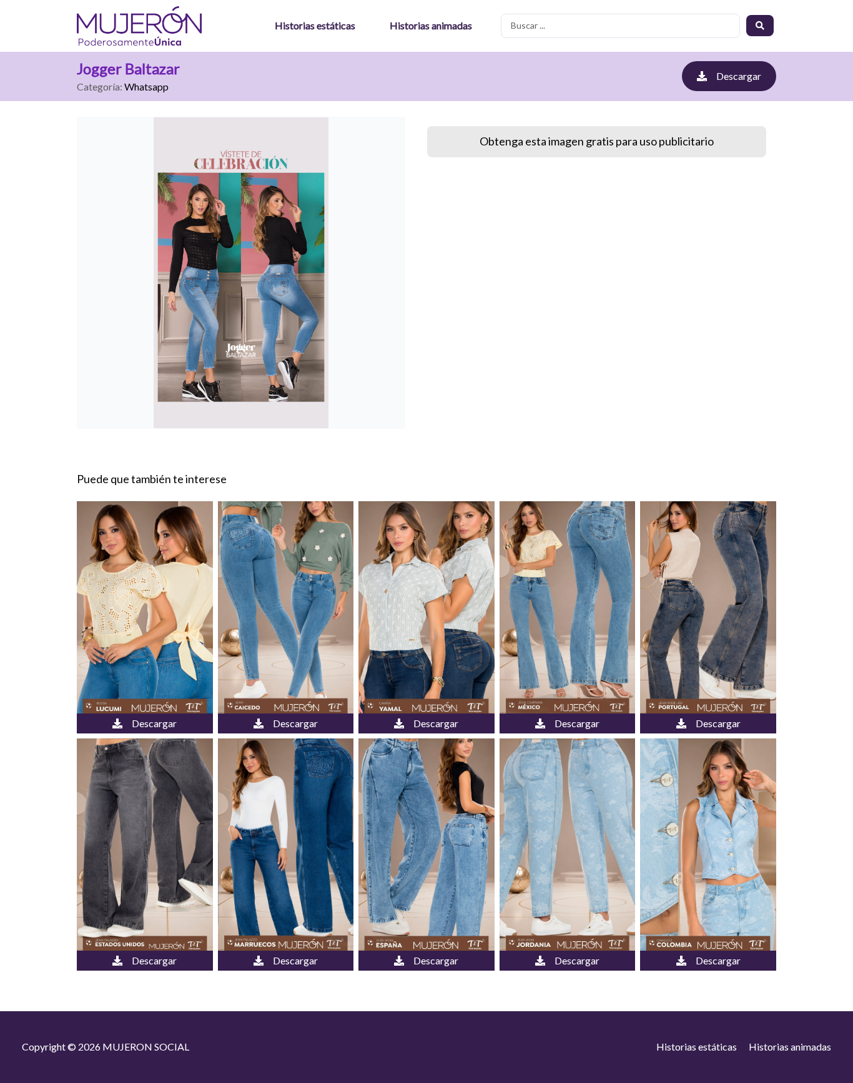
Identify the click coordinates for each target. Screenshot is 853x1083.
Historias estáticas (315, 25)
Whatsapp (146, 86)
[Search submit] (760, 25)
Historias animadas (431, 25)
